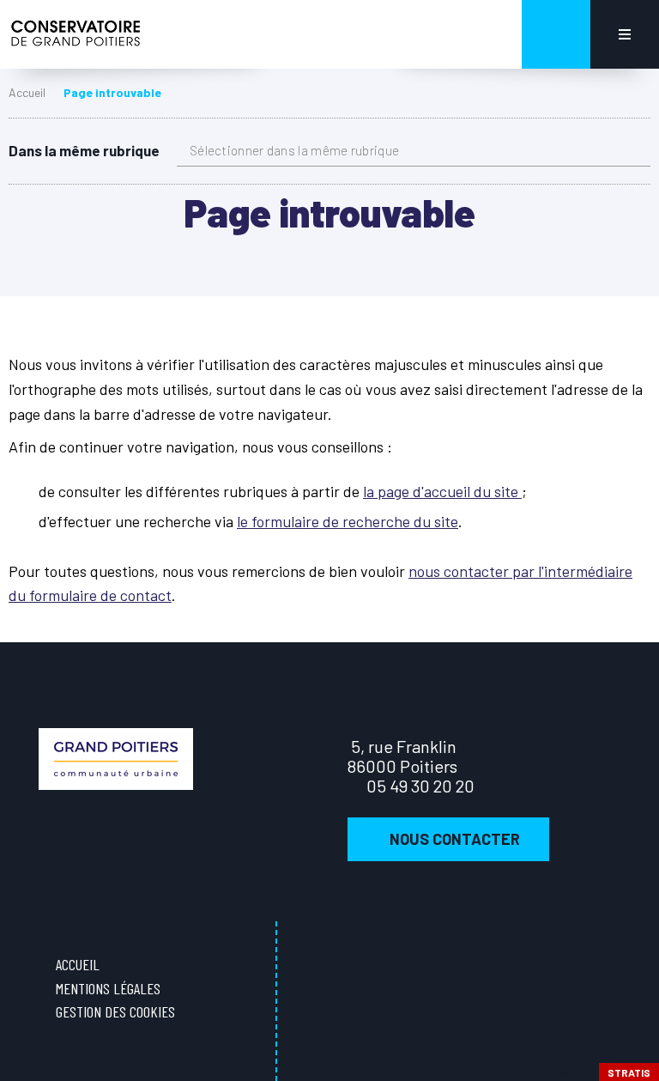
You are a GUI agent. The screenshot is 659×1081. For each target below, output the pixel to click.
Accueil (27, 92)
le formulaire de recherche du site (347, 521)
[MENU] (624, 34)
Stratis (629, 1072)
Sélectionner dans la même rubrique (294, 150)
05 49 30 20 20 (420, 785)
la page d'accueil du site (442, 491)
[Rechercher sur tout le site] (556, 34)
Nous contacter (455, 838)
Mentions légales (108, 988)
